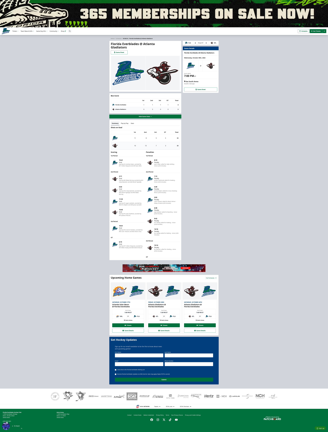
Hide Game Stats (144, 116)
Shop (62, 31)
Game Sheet (120, 52)
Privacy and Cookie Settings (193, 415)
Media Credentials (149, 415)
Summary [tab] (115, 123)
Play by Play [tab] (124, 123)
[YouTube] (176, 419)
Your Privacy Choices (177, 415)
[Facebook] (151, 419)
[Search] (70, 31)
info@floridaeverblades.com (11, 423)
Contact (129, 415)
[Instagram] (157, 419)
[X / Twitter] (164, 419)
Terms (167, 415)
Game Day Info (41, 31)
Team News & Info (26, 31)
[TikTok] (170, 419)
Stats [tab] (132, 123)
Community (53, 31)
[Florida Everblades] (6, 31)
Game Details (129, 331)
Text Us (321, 428)
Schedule (304, 31)
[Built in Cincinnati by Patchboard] (272, 418)
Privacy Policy (160, 415)
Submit (164, 380)
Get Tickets (317, 31)
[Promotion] (164, 13)
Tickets (14, 31)
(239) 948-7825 (7, 421)
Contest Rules (137, 415)
